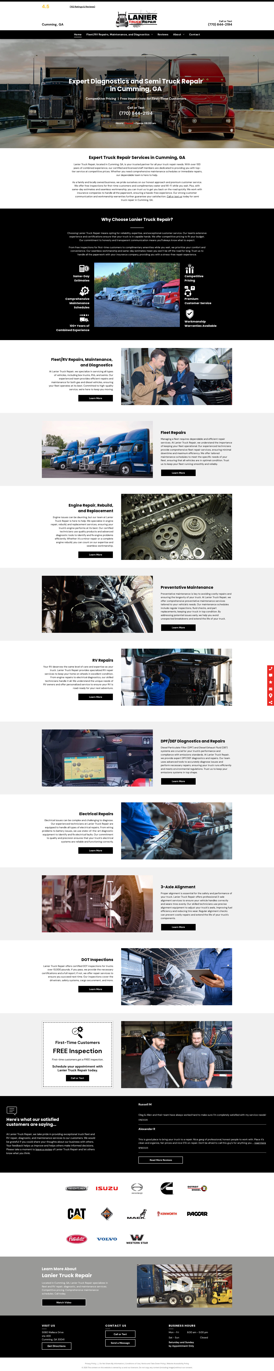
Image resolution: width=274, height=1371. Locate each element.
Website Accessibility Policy (178, 1363)
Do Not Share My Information (112, 1363)
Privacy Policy (90, 1363)
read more (260, 1143)
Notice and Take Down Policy (153, 1363)
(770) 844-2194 (220, 24)
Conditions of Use (132, 1363)
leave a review (44, 1149)
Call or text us (174, 196)
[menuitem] (78, 34)
